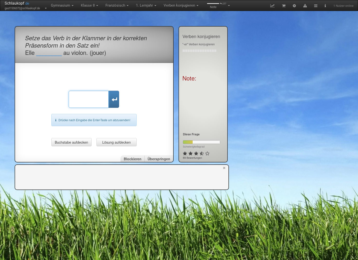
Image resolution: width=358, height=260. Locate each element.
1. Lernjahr (145, 5)
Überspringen (159, 158)
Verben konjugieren (180, 5)
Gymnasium (61, 5)
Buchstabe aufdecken (71, 142)
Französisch (115, 5)
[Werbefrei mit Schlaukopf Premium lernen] (224, 177)
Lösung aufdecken (116, 142)
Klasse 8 (88, 5)
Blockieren (132, 158)
